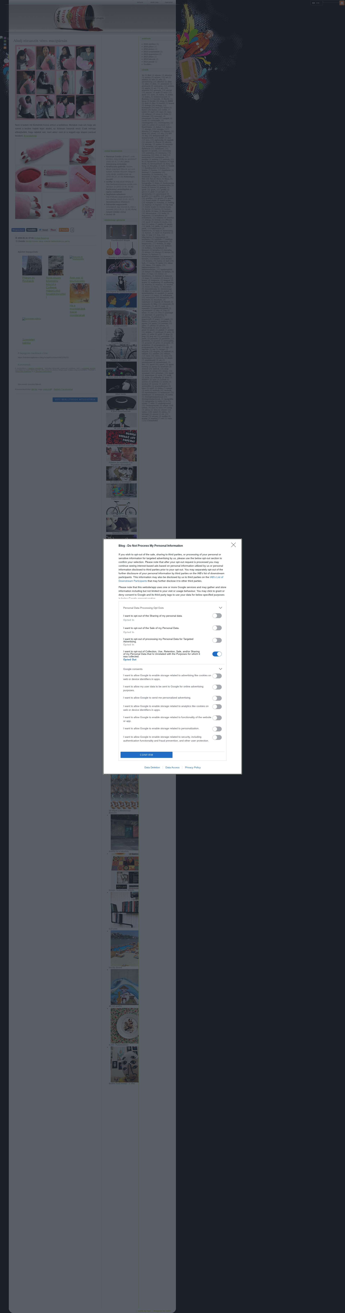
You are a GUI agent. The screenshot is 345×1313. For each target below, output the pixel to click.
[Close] (234, 546)
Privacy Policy (193, 767)
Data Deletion (152, 767)
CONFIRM (146, 755)
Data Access (172, 767)
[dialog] (172, 656)
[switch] (217, 615)
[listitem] (172, 608)
